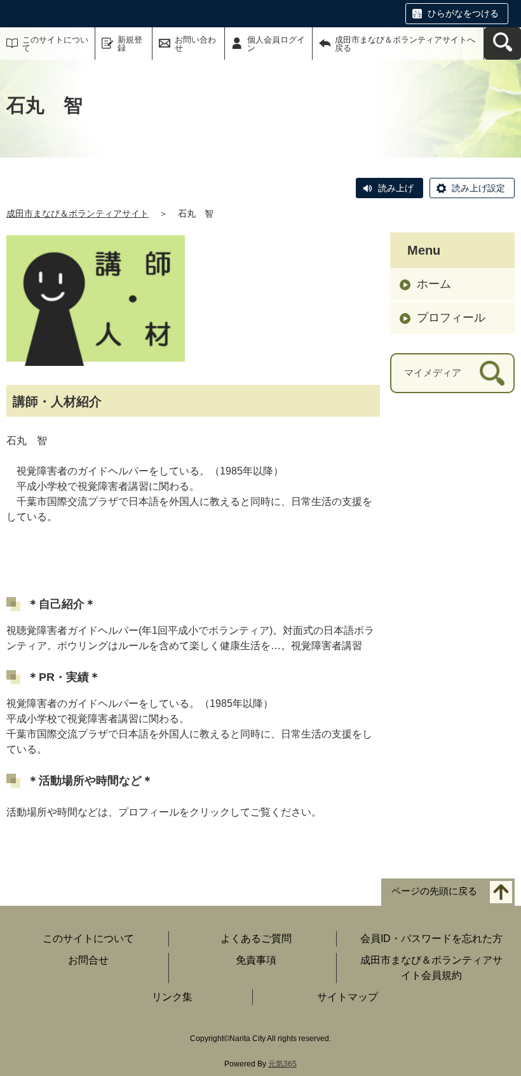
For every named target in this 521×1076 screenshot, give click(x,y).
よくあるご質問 (256, 938)
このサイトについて (55, 44)
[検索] (492, 373)
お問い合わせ (195, 44)
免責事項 (256, 960)
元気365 (282, 1063)
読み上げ (396, 188)
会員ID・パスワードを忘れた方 (431, 938)
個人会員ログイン (276, 44)
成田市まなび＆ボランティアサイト (77, 213)
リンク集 (172, 997)
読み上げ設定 (478, 188)
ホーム (434, 284)
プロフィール (451, 317)
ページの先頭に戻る (434, 890)
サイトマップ (347, 997)
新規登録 (130, 44)
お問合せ (88, 960)
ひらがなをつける (463, 13)
